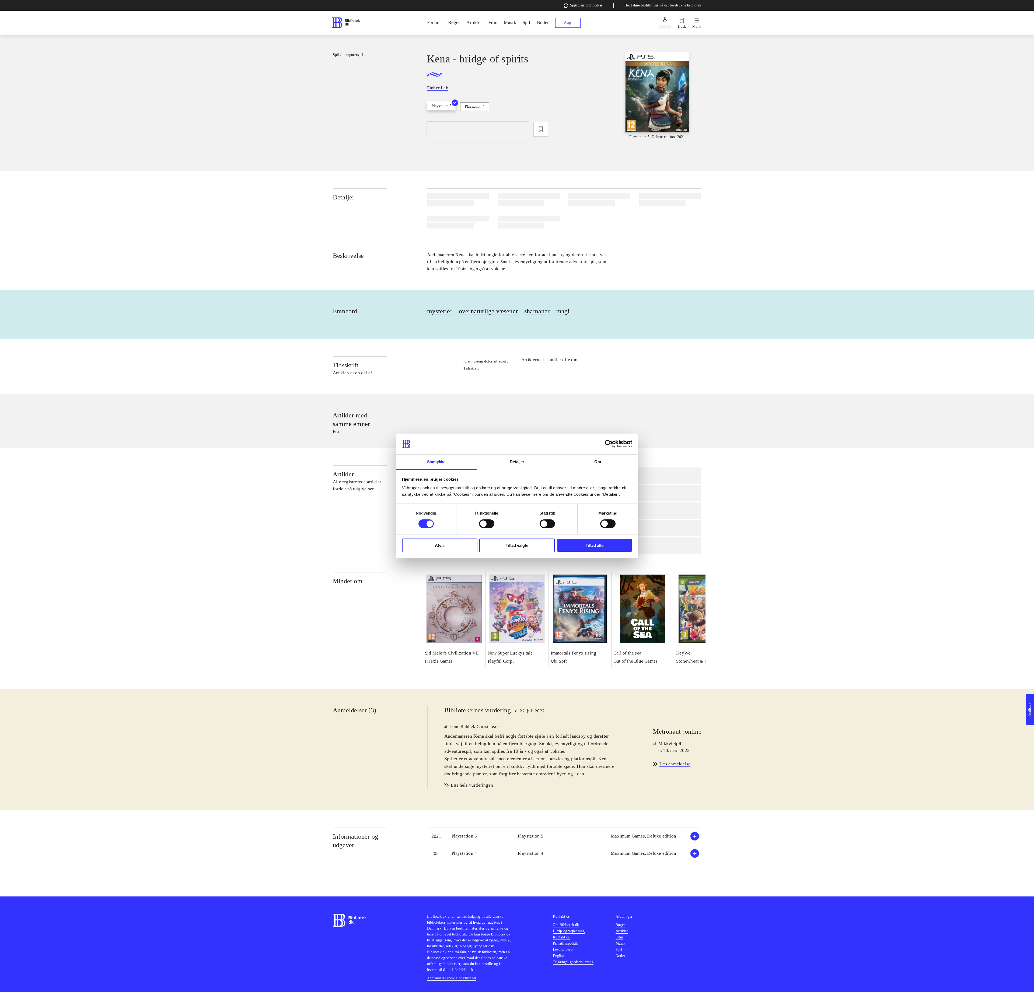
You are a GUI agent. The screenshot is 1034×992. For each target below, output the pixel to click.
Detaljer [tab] (517, 461)
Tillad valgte (517, 545)
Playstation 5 (441, 106)
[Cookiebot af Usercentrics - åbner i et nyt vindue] (608, 444)
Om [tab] (597, 461)
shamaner (537, 311)
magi (563, 311)
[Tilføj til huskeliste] (540, 129)
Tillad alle (594, 545)
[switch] (486, 523)
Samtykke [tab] (436, 461)
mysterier (439, 311)
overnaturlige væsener (488, 311)
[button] (564, 836)
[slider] (657, 96)
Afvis (440, 545)
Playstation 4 (474, 106)
